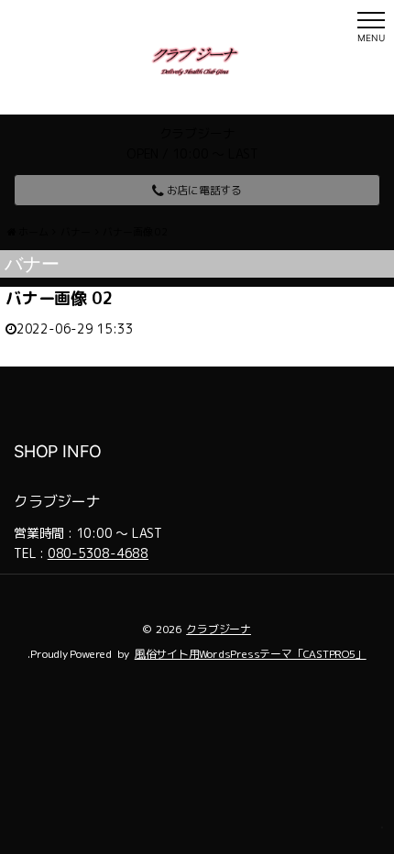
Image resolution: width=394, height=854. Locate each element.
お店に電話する (203, 190)
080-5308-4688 (98, 553)
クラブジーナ (218, 629)
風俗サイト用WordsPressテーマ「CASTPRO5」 (251, 654)
